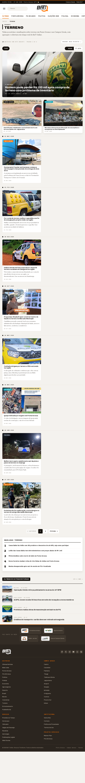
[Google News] (81, 651)
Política (41, 16)
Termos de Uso (49, 727)
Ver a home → (78, 579)
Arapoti (46, 683)
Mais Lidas (5, 667)
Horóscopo (5, 721)
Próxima (53, 531)
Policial (64, 16)
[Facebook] (62, 651)
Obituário (5, 724)
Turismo (5, 703)
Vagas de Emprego (8, 727)
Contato (47, 721)
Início (4, 21)
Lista (79, 48)
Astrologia (5, 734)
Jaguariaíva (48, 680)
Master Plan (48, 735)
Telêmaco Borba (49, 677)
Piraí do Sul (47, 700)
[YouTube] (73, 651)
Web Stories (6, 740)
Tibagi (46, 674)
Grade (70, 48)
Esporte (5, 690)
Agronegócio (6, 687)
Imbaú (46, 703)
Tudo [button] (6, 48)
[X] (65, 651)
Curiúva (46, 696)
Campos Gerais (70, 2)
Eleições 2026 (53, 16)
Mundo (4, 696)
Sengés (46, 687)
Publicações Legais (8, 737)
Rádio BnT (79, 2)
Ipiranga (46, 690)
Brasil (4, 693)
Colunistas (5, 700)
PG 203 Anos (31, 16)
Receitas (5, 731)
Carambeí (47, 667)
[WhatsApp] (77, 651)
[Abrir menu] (4, 8)
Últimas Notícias (7, 664)
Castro (46, 664)
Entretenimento (7, 706)
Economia (75, 16)
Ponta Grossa (17, 16)
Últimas (5, 16)
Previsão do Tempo (8, 718)
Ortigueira (47, 693)
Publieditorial (6, 709)
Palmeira (47, 671)
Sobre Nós (47, 718)
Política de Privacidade (51, 724)
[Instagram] (69, 651)
